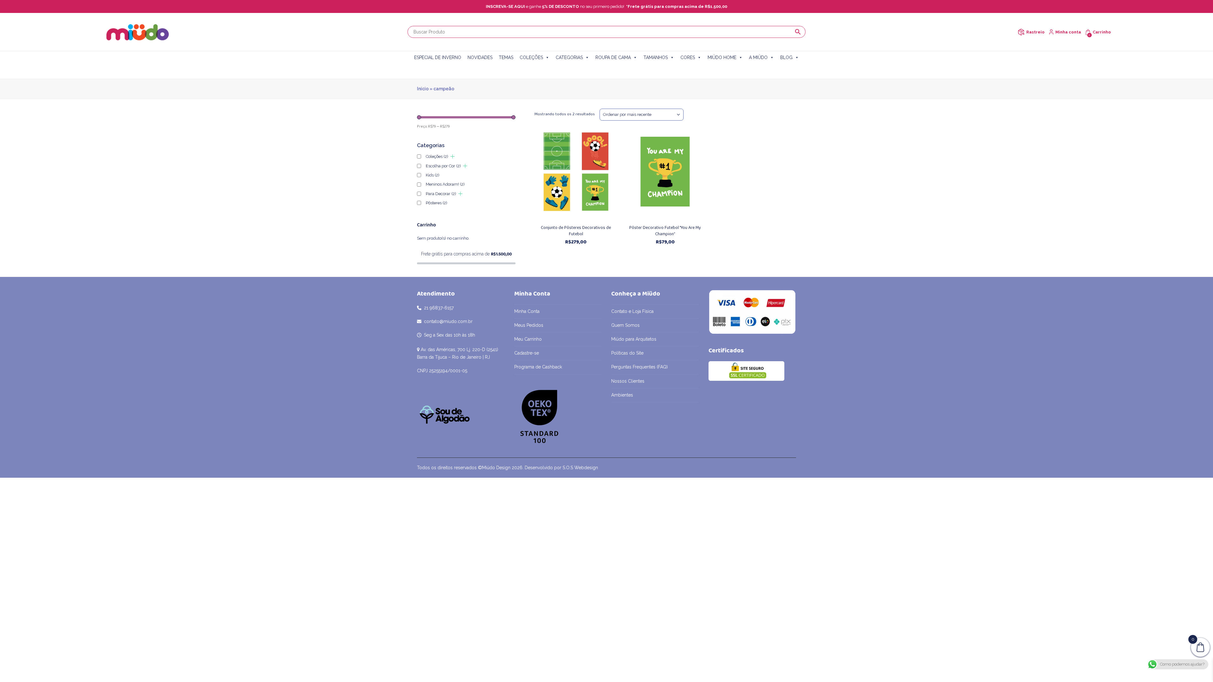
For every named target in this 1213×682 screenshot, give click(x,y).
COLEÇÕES (531, 57)
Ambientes (622, 395)
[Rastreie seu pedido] (1021, 32)
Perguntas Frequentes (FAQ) (639, 366)
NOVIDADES (480, 57)
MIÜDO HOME (722, 57)
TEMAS (506, 57)
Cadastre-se (526, 353)
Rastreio (1035, 32)
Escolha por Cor (443, 166)
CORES (687, 57)
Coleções (437, 156)
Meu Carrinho (528, 339)
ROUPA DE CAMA (613, 57)
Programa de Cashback (538, 366)
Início (423, 88)
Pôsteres (436, 202)
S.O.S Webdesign (580, 467)
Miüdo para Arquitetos (633, 339)
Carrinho (1102, 32)
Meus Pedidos (528, 325)
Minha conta (1068, 32)
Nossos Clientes (627, 381)
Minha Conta (527, 311)
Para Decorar (441, 193)
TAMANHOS (655, 57)
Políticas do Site (627, 353)
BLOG (786, 57)
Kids (432, 175)
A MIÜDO (758, 57)
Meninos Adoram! (445, 184)
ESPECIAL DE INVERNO (437, 57)
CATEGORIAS (569, 57)
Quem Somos (625, 325)
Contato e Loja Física (632, 311)
